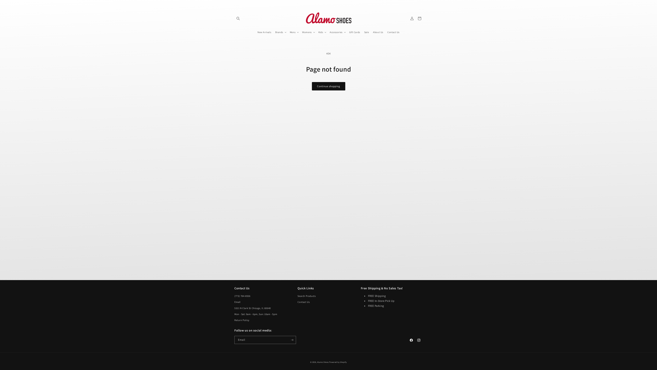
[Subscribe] (292, 340)
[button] (238, 18)
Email (237, 302)
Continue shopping (328, 86)
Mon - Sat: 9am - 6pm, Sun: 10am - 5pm (255, 314)
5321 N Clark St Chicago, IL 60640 (252, 308)
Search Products (307, 296)
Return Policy (241, 320)
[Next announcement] (421, 3)
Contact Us (304, 302)
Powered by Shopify (338, 362)
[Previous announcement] (235, 3)
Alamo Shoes (323, 362)
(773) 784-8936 (242, 296)
